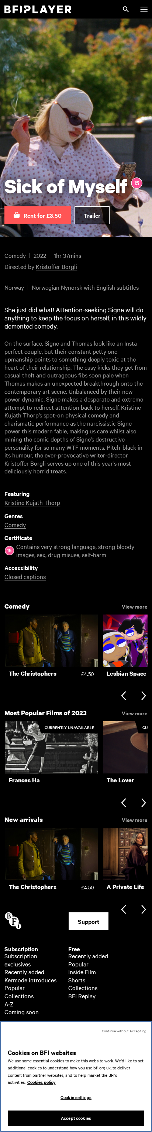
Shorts (76, 980)
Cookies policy (41, 1082)
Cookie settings (76, 1097)
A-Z (9, 1004)
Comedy (15, 524)
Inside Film (82, 972)
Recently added (24, 972)
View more (135, 606)
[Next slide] (143, 696)
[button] (37, 215)
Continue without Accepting (124, 1030)
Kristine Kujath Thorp (32, 502)
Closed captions (25, 576)
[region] (76, 1076)
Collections (19, 996)
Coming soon (21, 1012)
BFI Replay (82, 996)
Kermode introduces (30, 980)
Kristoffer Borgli (56, 266)
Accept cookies (76, 1118)
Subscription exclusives (20, 960)
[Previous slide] (123, 696)
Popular (14, 987)
